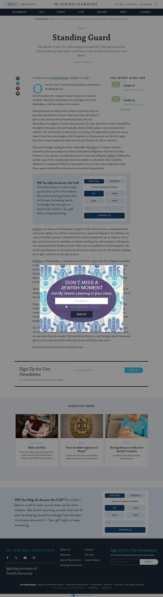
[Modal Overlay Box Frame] (81, 298)
